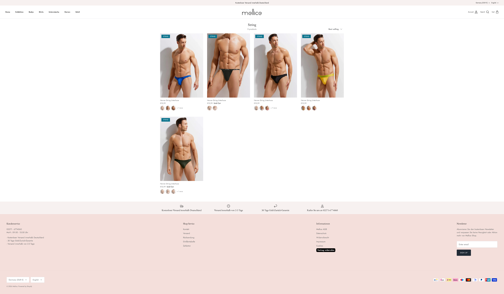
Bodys (31, 12)
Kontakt (186, 229)
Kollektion (19, 12)
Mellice (15, 286)
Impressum (321, 241)
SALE (77, 12)
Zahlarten (187, 245)
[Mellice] (252, 12)
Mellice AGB (321, 229)
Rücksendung (188, 237)
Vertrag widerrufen (325, 250)
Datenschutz (321, 233)
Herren (67, 12)
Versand (186, 233)
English (493, 3)
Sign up (464, 252)
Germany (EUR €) (482, 3)
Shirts (41, 12)
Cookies (319, 245)
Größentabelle (189, 241)
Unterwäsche (54, 12)
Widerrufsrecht (322, 237)
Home (7, 12)
